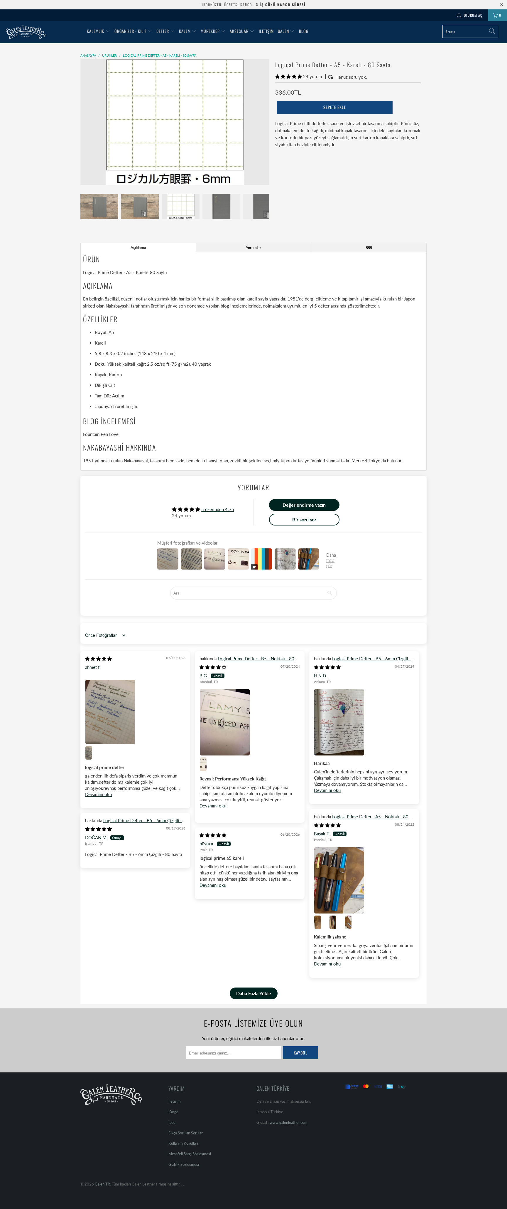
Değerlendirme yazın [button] (304, 505)
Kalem (185, 31)
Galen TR (102, 1184)
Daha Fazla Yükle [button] (253, 993)
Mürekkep (210, 31)
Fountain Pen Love (101, 434)
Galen (284, 31)
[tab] (138, 247)
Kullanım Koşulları (183, 1143)
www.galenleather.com (288, 1122)
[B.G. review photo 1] (250, 722)
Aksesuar (239, 31)
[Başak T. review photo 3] (336, 922)
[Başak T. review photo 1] (364, 880)
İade (171, 1122)
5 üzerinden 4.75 (217, 509)
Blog (303, 31)
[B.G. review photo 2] (207, 764)
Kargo (173, 1111)
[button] (288, 76)
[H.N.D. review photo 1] (364, 722)
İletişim (266, 31)
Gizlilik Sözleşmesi (183, 1164)
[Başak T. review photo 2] (321, 922)
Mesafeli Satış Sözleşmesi (189, 1153)
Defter (162, 31)
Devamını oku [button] (98, 794)
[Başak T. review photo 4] (351, 922)
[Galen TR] (43, 32)
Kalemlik (95, 31)
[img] (98, 658)
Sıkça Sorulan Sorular (185, 1133)
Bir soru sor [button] (304, 519)
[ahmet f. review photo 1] (135, 711)
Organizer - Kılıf (131, 31)
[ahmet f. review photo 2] (92, 753)
